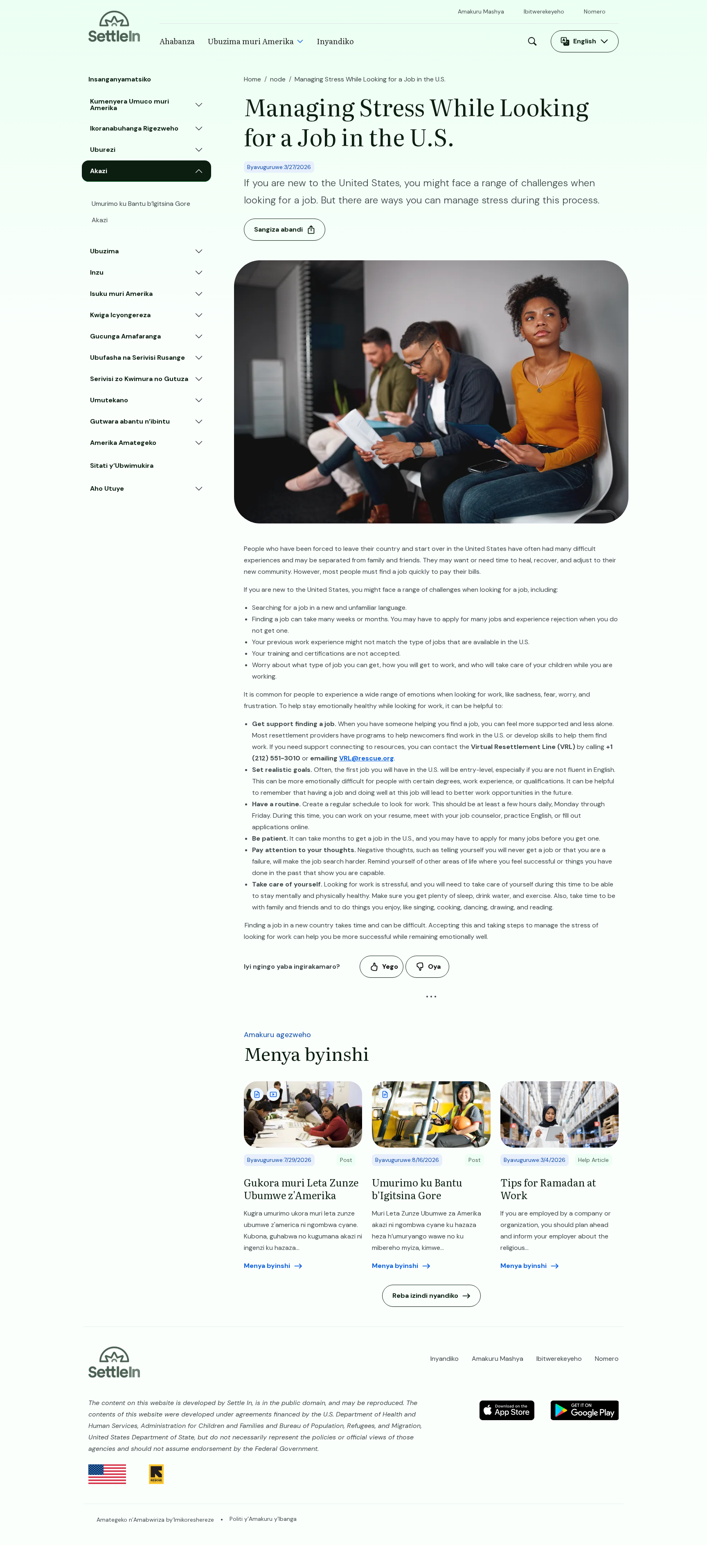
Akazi (98, 171)
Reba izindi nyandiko (425, 1295)
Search (534, 41)
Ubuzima (104, 251)
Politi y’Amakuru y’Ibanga (263, 1518)
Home (252, 79)
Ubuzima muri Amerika (251, 41)
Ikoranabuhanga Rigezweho (134, 128)
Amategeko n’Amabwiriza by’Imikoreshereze (155, 1519)
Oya (434, 966)
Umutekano (109, 400)
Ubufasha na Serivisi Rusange (137, 357)
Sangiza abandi (278, 229)
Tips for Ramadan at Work (548, 1188)
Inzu (97, 272)
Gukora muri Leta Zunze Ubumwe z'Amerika (301, 1188)
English (584, 41)
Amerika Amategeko (123, 442)
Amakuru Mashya (481, 11)
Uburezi (102, 149)
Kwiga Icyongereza (120, 315)
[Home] (114, 25)
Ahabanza (177, 41)
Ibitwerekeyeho (544, 11)
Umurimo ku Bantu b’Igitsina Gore (141, 203)
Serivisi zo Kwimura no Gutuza (139, 378)
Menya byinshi (267, 1265)
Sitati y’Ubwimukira (121, 465)
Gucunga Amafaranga (125, 336)
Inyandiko (335, 41)
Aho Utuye (107, 488)
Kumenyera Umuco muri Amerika (129, 104)
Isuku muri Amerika (121, 293)
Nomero (595, 11)
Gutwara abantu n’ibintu (130, 421)
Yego (390, 966)
